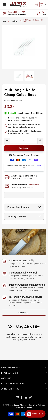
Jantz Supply (14, 405)
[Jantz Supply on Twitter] (30, 397)
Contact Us (24, 312)
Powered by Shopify (24, 408)
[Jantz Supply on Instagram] (26, 397)
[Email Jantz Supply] (17, 397)
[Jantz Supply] (17, 4)
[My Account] (36, 4)
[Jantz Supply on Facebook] (22, 397)
